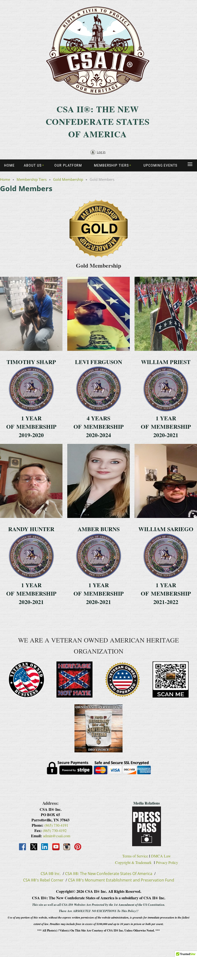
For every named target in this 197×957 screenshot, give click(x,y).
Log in (101, 152)
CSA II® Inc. (51, 873)
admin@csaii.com (56, 835)
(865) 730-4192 (55, 830)
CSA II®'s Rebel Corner (43, 880)
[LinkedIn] (45, 847)
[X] (34, 847)
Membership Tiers (32, 179)
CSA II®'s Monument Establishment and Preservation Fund (121, 880)
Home (5, 179)
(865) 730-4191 (56, 825)
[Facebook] (23, 847)
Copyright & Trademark (133, 862)
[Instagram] (67, 847)
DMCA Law (161, 855)
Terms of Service (135, 855)
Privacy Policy (167, 862)
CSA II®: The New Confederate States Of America (108, 873)
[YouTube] (56, 847)
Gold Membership (68, 179)
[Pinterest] (78, 847)
